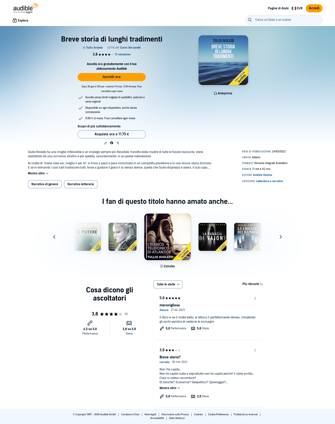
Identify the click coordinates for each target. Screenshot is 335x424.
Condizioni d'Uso (130, 414)
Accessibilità (157, 418)
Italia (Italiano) (177, 418)
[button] (105, 143)
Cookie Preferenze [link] (218, 414)
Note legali (151, 414)
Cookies (198, 414)
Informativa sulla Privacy (175, 414)
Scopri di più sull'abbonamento (99, 126)
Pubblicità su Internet (246, 414)
